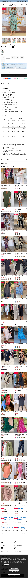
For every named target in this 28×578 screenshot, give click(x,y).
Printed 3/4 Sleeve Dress (20, 207)
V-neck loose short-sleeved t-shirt (20, 543)
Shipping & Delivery (6, 159)
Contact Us (4, 163)
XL (17, 57)
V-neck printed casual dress (20, 343)
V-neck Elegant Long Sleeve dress (6, 524)
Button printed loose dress (6, 388)
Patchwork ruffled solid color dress (6, 366)
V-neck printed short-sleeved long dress (20, 479)
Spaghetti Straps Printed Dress (20, 434)
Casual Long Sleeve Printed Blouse (20, 230)
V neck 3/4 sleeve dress (20, 366)
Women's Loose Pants (6, 456)
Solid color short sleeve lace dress (6, 343)
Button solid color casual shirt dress (20, 411)
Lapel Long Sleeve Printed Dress (20, 534)
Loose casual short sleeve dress (6, 532)
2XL (22, 57)
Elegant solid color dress (20, 275)
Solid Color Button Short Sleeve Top (6, 502)
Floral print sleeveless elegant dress (6, 230)
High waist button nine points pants (20, 456)
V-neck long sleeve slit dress (6, 253)
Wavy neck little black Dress (6, 543)
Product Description (6, 84)
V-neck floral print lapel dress (6, 411)
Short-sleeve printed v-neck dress (6, 185)
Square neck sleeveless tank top (6, 479)
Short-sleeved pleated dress (6, 298)
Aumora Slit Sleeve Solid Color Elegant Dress (6, 207)
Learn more (6, 564)
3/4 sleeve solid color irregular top (6, 321)
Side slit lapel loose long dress (6, 275)
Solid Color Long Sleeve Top (20, 185)
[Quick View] (12, 185)
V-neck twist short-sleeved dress (20, 321)
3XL (3, 60)
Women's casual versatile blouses (20, 253)
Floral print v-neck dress (20, 298)
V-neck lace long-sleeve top (20, 509)
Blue (2, 51)
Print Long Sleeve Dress (20, 502)
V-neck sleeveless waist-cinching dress (20, 388)
